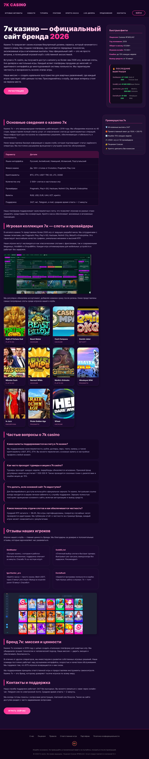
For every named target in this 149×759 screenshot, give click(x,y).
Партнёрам (85, 736)
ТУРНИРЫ (44, 13)
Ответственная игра (68, 736)
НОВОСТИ (31, 13)
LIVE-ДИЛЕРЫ (89, 13)
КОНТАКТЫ (121, 13)
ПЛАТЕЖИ (57, 13)
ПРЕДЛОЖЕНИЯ (106, 13)
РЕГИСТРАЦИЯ (16, 91)
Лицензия (42, 736)
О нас (31, 736)
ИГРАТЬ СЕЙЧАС (17, 711)
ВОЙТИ (139, 13)
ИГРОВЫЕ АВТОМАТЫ (13, 13)
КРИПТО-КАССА (72, 13)
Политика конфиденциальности (106, 736)
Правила (52, 736)
